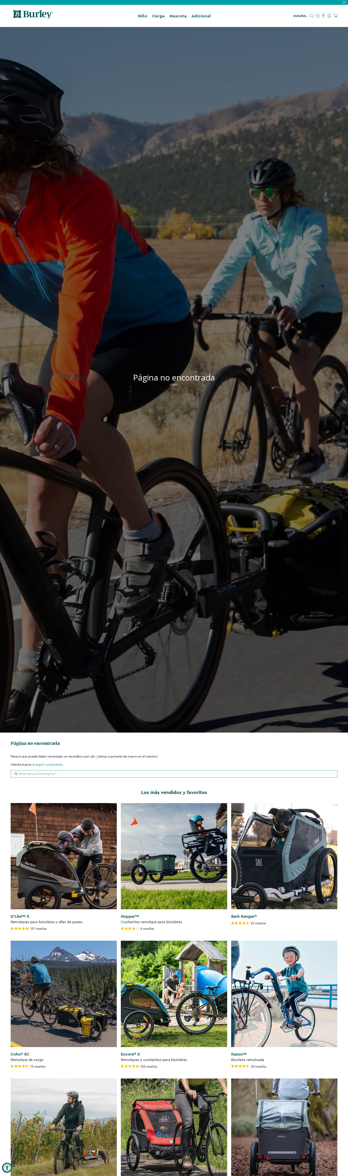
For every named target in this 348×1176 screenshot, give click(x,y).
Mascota (178, 16)
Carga (158, 16)
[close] (344, 2)
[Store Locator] (323, 16)
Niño (142, 16)
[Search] (312, 16)
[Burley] (33, 16)
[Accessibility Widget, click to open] (7, 1168)
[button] (301, 16)
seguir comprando (48, 764)
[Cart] (335, 16)
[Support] (318, 16)
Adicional (201, 16)
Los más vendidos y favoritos (174, 792)
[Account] (329, 16)
